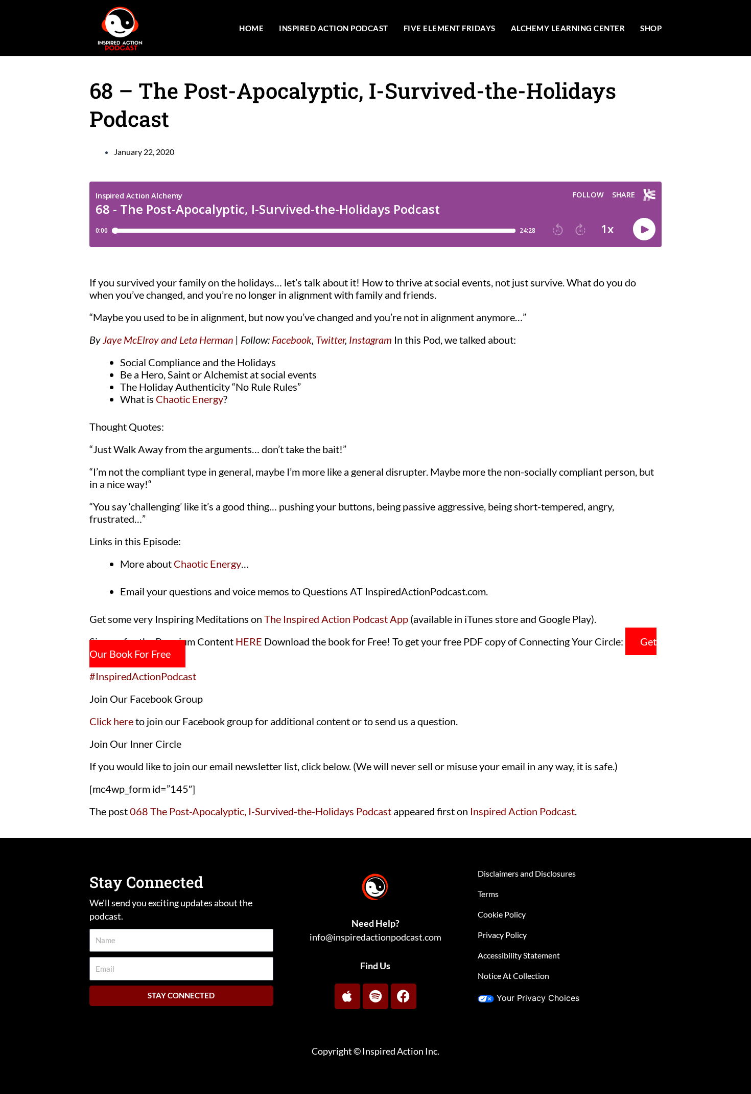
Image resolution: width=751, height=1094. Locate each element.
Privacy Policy (502, 935)
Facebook (292, 339)
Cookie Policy (502, 914)
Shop (651, 28)
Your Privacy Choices (538, 998)
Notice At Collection (513, 975)
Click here (111, 721)
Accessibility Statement (519, 955)
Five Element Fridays (450, 28)
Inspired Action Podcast (333, 28)
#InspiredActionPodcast (142, 676)
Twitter (330, 339)
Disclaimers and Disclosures (527, 873)
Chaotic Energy (189, 399)
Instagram (370, 339)
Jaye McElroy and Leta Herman (168, 339)
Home (251, 28)
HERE (249, 641)
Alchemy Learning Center (568, 28)
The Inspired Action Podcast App (336, 619)
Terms (488, 894)
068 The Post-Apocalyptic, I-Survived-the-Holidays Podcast (260, 811)
